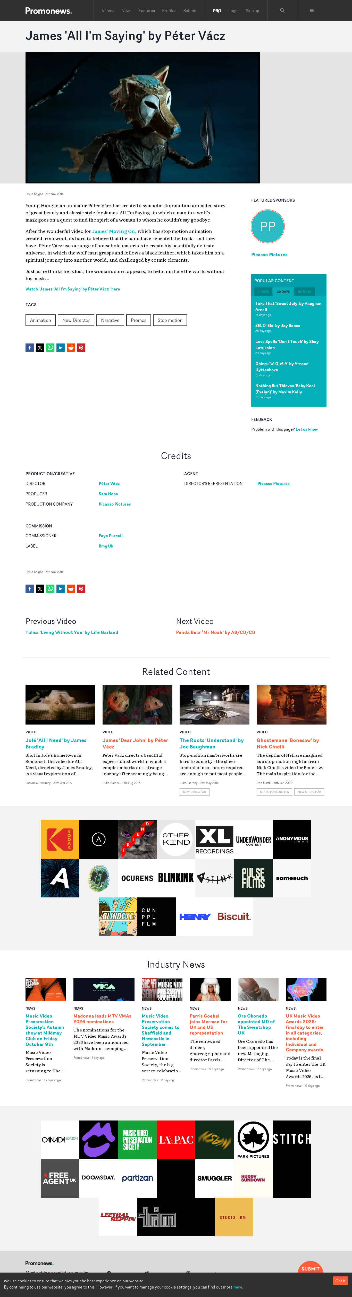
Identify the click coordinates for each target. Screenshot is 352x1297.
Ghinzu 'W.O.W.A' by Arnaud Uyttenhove (281, 367)
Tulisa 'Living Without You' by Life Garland (72, 632)
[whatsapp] (50, 347)
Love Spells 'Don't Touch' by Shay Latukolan (287, 345)
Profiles (169, 10)
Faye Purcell (111, 536)
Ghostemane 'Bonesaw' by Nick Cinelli (288, 743)
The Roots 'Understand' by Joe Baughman (212, 743)
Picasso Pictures (269, 254)
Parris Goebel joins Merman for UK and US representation (209, 1024)
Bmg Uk (106, 546)
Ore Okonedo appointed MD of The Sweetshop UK (256, 1024)
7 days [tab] (263, 292)
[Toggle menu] (311, 10)
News (126, 10)
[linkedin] (60, 347)
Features (147, 10)
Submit (190, 10)
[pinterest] (81, 347)
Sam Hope (108, 494)
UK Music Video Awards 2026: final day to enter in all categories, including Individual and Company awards (305, 1033)
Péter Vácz (109, 483)
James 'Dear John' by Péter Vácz (135, 743)
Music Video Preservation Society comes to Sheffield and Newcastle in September (161, 1030)
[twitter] (40, 347)
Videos (108, 10)
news (30, 1008)
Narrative (110, 320)
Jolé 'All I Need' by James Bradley (56, 743)
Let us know (307, 429)
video (31, 732)
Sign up (252, 10)
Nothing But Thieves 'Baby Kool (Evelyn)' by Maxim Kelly (285, 389)
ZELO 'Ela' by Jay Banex (277, 326)
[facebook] (30, 347)
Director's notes (274, 792)
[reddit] (71, 347)
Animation (40, 320)
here (237, 1287)
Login (233, 10)
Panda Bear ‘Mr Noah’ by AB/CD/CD (215, 632)
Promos (138, 320)
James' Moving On (113, 230)
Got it (340, 1281)
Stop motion (170, 320)
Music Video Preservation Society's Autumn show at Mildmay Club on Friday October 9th (45, 1030)
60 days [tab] (304, 292)
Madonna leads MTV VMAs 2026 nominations (102, 1019)
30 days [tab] (283, 292)
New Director (76, 320)
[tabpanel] (288, 351)
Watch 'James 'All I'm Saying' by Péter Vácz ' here (73, 289)
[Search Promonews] (282, 10)
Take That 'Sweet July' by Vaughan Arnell (288, 307)
